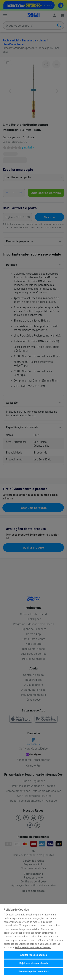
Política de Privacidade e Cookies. (33, 947)
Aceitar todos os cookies (33, 954)
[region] (33, 940)
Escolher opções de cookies (33, 971)
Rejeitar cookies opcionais (33, 963)
